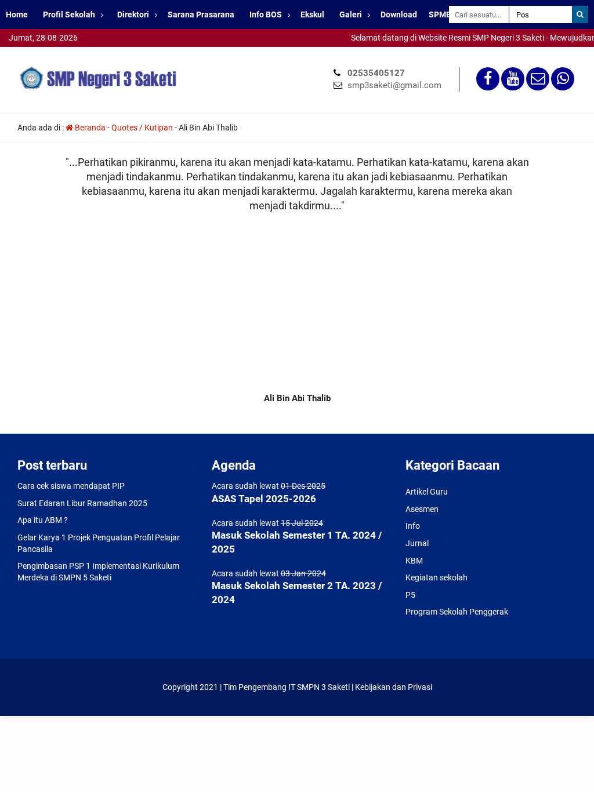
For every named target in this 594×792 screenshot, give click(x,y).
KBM (414, 560)
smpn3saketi (23, 52)
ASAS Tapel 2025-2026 (264, 498)
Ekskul (312, 14)
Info (412, 526)
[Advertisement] (297, 300)
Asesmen (422, 509)
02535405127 (376, 73)
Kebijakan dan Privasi (393, 687)
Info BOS (265, 14)
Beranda (89, 127)
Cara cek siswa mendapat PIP (71, 486)
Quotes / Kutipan (142, 127)
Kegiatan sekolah (436, 577)
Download (399, 14)
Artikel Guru (426, 491)
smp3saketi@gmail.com (394, 85)
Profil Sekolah (69, 14)
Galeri (350, 14)
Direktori (133, 14)
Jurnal (417, 543)
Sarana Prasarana (201, 14)
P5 (410, 595)
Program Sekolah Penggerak (456, 611)
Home (17, 14)
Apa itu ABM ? (42, 520)
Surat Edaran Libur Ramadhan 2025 (82, 503)
